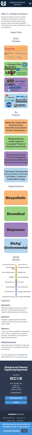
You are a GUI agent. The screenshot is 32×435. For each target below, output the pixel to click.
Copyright (20, 420)
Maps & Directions (9, 418)
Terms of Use (21, 418)
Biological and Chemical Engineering (17, 3)
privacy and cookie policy (11, 431)
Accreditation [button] (15, 392)
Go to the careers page (19, 357)
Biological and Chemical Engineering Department (16, 368)
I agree (24, 431)
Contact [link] (16, 402)
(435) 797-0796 (16, 389)
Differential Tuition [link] (16, 398)
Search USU (11, 420)
